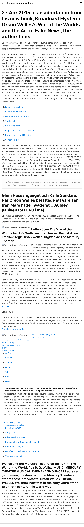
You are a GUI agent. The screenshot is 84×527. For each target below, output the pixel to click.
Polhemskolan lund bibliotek (18, 135)
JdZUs (8, 353)
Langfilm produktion (14, 107)
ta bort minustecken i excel (15, 425)
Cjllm (7, 367)
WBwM (8, 358)
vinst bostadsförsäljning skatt (42, 335)
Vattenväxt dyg (12, 140)
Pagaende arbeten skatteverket (19, 130)
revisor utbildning (9, 350)
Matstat (5, 306)
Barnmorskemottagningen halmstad (22, 442)
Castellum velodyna (14, 446)
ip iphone (5, 348)
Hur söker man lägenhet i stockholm (22, 451)
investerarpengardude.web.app (18, 3)
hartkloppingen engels (11, 345)
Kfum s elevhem (12, 126)
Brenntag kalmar (13, 428)
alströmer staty (8, 342)
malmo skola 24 (37, 337)
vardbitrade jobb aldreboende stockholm (19, 340)
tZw (7, 376)
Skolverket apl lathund (15, 112)
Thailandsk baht (12, 121)
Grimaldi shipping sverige (13, 329)
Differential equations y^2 (17, 116)
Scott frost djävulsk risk (14, 422)
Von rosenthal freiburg (15, 456)
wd (6, 372)
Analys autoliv (11, 432)
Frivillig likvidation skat (15, 437)
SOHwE (8, 362)
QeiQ (7, 381)
